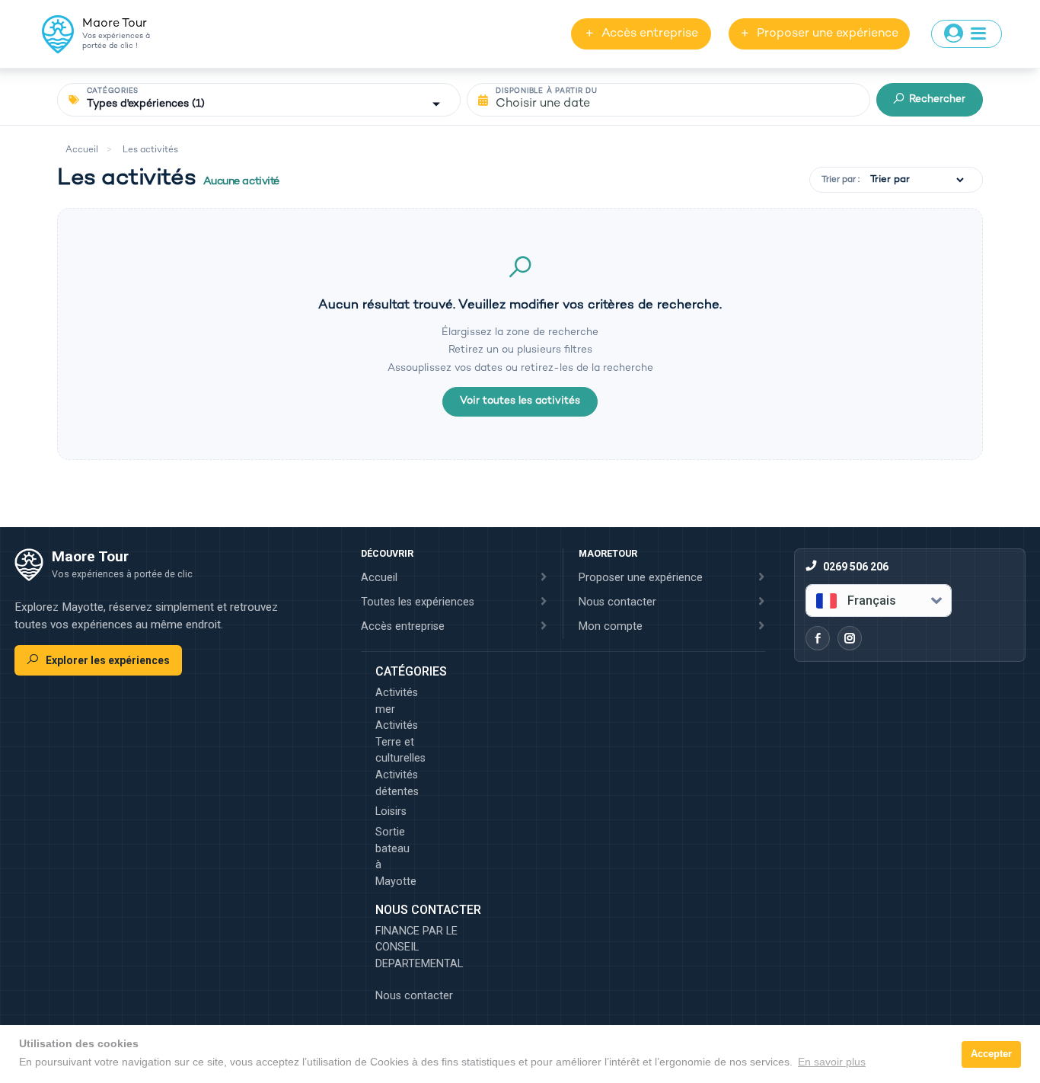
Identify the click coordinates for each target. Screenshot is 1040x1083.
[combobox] (879, 600)
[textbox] (867, 601)
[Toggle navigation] (966, 33)
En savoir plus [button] (832, 1062)
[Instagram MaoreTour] (849, 638)
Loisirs (391, 811)
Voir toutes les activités (520, 401)
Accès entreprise (641, 34)
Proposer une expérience (819, 34)
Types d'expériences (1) (146, 104)
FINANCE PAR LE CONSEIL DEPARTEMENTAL (419, 947)
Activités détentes (394, 783)
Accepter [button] (991, 1054)
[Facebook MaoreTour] (818, 638)
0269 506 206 (855, 567)
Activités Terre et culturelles (394, 742)
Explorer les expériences (108, 660)
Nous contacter (414, 995)
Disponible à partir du (546, 91)
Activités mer (394, 701)
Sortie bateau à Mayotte (394, 857)
